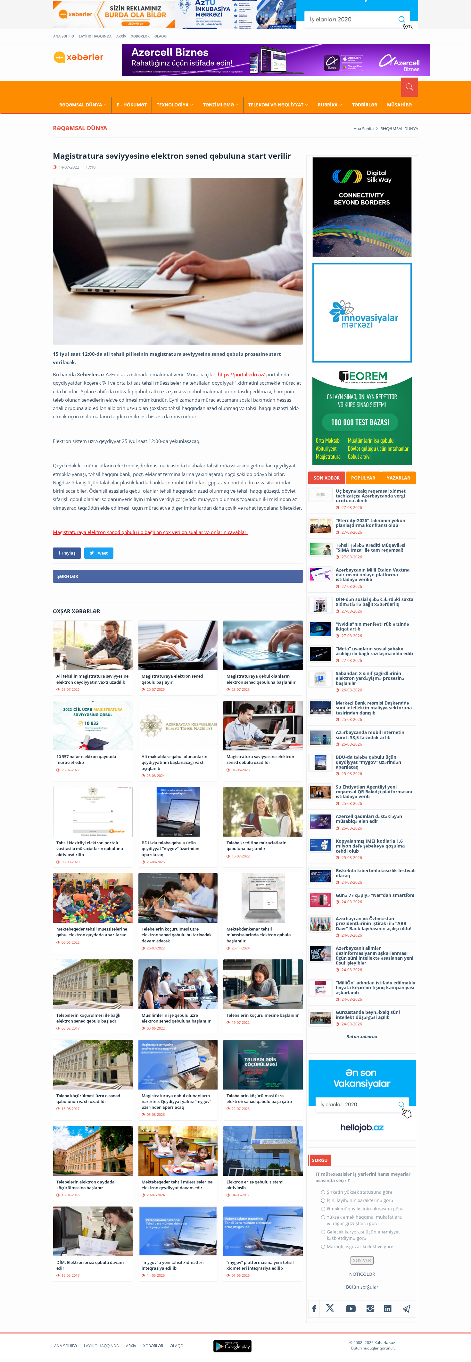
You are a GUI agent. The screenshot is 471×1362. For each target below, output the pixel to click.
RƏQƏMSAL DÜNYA (80, 105)
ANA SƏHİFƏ (63, 36)
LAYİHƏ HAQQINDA (95, 36)
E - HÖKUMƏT (132, 105)
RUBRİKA (328, 105)
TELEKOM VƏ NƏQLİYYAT (275, 105)
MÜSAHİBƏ (399, 105)
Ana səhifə (364, 128)
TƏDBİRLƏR (364, 105)
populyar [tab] (363, 478)
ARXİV (121, 36)
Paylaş (68, 553)
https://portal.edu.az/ (241, 374)
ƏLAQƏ (160, 36)
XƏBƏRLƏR (140, 36)
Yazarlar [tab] (398, 478)
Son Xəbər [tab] (327, 478)
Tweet (102, 553)
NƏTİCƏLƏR (362, 1274)
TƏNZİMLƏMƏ (218, 105)
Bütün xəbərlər (362, 1036)
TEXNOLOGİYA (173, 105)
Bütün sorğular (362, 1287)
